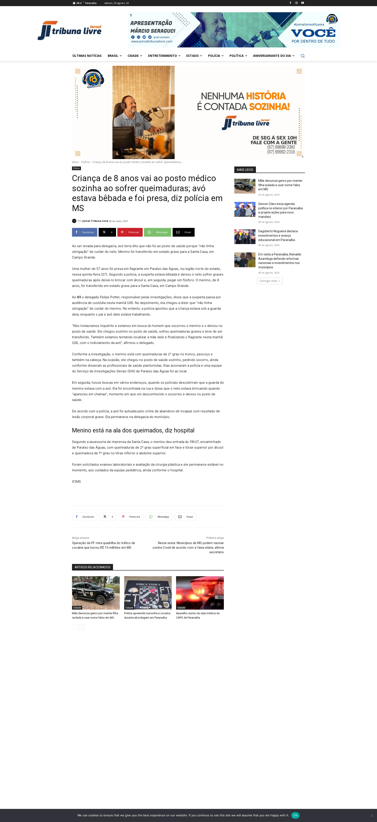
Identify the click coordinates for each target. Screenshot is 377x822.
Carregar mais (268, 281)
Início (75, 162)
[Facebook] (290, 3)
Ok (295, 815)
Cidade (77, 607)
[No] (371, 815)
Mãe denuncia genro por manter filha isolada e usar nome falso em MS (280, 185)
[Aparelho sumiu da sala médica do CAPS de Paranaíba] (200, 593)
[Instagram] (296, 3)
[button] (302, 55)
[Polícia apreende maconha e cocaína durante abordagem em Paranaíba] (148, 593)
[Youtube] (302, 3)
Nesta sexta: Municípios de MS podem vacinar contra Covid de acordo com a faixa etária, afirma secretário (188, 547)
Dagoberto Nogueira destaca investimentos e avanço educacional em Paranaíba (278, 235)
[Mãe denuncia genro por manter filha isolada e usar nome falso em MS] (96, 593)
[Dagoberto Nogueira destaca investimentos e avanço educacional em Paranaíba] (244, 236)
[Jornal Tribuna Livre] (75, 221)
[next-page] (81, 627)
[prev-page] (74, 627)
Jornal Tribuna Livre (95, 220)
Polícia (85, 162)
